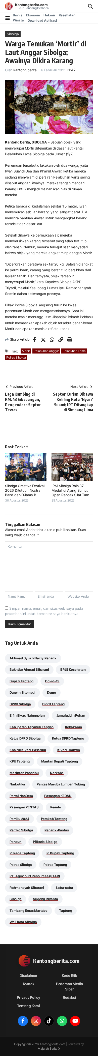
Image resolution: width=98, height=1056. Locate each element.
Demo (51, 692)
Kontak (28, 984)
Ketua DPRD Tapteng (68, 738)
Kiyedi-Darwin (68, 750)
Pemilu (55, 807)
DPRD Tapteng (53, 704)
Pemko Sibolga (21, 830)
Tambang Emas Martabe (28, 910)
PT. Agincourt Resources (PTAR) (35, 876)
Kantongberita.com (31, 5)
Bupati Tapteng (21, 681)
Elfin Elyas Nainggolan (27, 715)
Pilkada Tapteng (22, 853)
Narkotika (17, 784)
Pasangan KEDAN (57, 796)
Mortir (26, 351)
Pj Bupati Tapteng (60, 853)
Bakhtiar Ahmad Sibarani (29, 669)
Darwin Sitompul (22, 692)
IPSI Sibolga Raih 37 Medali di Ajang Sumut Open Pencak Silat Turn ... (72, 490)
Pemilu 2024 (19, 819)
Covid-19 (52, 681)
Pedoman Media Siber (69, 986)
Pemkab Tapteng (54, 819)
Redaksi (69, 997)
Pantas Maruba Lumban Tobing (61, 784)
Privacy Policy (28, 997)
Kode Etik (69, 975)
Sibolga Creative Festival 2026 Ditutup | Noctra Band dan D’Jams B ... (24, 490)
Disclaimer (28, 975)
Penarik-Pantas (56, 830)
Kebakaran (73, 727)
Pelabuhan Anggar (46, 351)
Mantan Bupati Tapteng (59, 761)
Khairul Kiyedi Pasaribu (28, 750)
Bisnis (17, 15)
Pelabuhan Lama (74, 351)
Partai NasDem (21, 796)
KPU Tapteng (20, 761)
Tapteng (65, 910)
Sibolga (13, 34)
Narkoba (57, 773)
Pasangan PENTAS (24, 807)
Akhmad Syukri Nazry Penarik (33, 658)
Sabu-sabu (64, 888)
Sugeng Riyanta (45, 899)
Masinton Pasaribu (24, 773)
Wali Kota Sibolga (23, 922)
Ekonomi (33, 15)
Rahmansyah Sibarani (27, 888)
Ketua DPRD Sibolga (25, 738)
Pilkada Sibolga (45, 842)
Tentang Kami (28, 1006)
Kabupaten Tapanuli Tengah (32, 727)
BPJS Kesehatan (72, 669)
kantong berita (25, 70)
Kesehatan (67, 15)
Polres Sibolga (16, 357)
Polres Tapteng (55, 865)
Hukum (49, 15)
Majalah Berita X (49, 1048)
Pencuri (16, 842)
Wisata (18, 20)
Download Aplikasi (42, 20)
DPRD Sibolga (20, 704)
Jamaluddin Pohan (70, 715)
